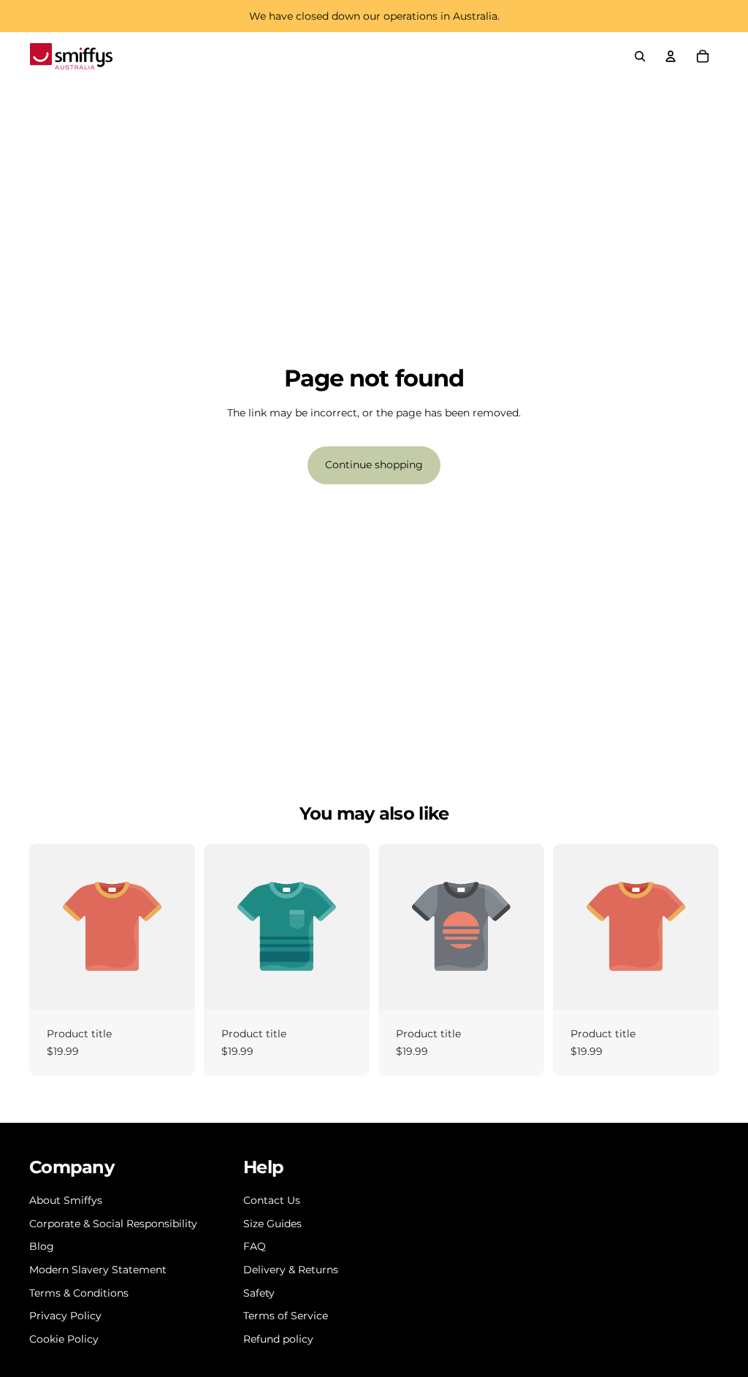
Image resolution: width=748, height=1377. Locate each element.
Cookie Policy (64, 1339)
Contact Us (271, 1200)
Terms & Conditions (79, 1293)
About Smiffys (65, 1200)
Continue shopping (374, 464)
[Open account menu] (670, 56)
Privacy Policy (65, 1315)
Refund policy (278, 1339)
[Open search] (640, 56)
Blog (41, 1246)
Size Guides (272, 1223)
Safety (259, 1293)
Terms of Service (285, 1315)
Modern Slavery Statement (98, 1269)
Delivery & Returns (290, 1269)
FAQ (254, 1246)
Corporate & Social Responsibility (113, 1223)
